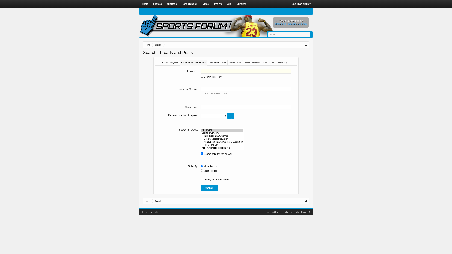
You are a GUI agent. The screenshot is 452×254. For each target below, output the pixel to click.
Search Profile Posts (217, 63)
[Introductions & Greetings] (222, 136)
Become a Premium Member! (291, 24)
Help (297, 212)
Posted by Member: (188, 89)
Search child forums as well (217, 154)
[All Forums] (222, 130)
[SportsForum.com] (222, 133)
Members (241, 4)
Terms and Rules (273, 212)
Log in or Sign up (301, 4)
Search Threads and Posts (193, 63)
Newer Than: (191, 107)
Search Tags (282, 63)
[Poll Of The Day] (222, 145)
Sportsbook (190, 4)
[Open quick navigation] (306, 45)
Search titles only (212, 76)
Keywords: (192, 71)
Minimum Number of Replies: (183, 115)
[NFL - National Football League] (222, 148)
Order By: (193, 166)
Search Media (235, 63)
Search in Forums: (188, 129)
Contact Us (287, 212)
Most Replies (210, 171)
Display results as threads (216, 179)
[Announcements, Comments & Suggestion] (222, 142)
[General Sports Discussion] (222, 139)
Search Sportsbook (252, 63)
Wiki (229, 4)
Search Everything (170, 63)
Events (218, 4)
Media (206, 4)
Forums (157, 4)
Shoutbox (172, 4)
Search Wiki (268, 63)
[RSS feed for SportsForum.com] (310, 212)
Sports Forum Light (150, 212)
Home (145, 4)
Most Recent (210, 166)
